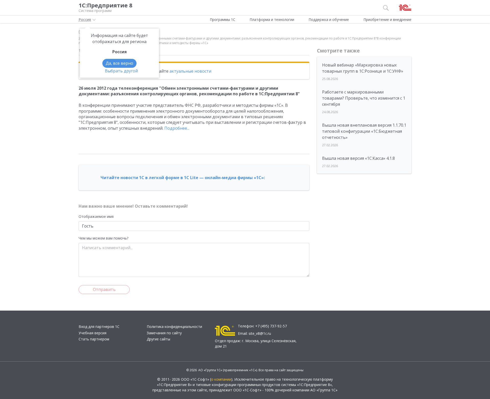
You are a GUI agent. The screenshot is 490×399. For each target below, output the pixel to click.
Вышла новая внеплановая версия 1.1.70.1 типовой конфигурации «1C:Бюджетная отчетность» (364, 131)
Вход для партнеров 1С (99, 326)
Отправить (104, 289)
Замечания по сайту (164, 332)
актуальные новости (190, 71)
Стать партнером (94, 339)
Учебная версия (92, 332)
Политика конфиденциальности (174, 326)
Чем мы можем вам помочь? (103, 238)
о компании (221, 379)
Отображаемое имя (96, 216)
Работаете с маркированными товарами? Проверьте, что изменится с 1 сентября (363, 98)
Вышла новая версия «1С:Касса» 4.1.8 (358, 158)
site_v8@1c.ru (260, 333)
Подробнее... (176, 128)
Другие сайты (158, 339)
